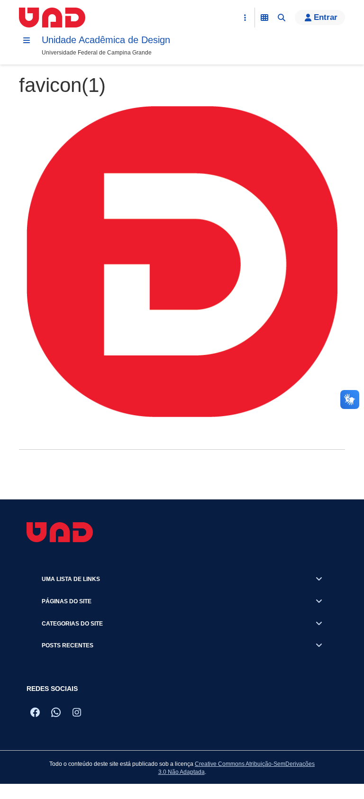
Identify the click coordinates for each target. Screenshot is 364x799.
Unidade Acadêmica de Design (106, 40)
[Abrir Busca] (281, 17)
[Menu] (26, 40)
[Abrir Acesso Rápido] (245, 17)
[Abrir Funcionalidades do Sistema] (264, 17)
